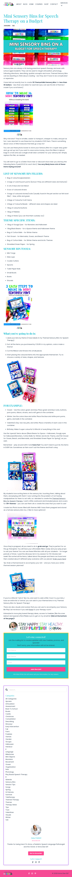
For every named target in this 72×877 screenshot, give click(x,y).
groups (8, 742)
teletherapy (10, 797)
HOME (31, 4)
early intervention (12, 726)
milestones (10, 754)
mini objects (10, 757)
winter (8, 817)
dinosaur (9, 724)
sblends (9, 779)
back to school (12, 709)
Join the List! (36, 669)
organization (11, 767)
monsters (9, 759)
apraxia (9, 701)
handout (9, 747)
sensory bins (7, 25)
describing (10, 721)
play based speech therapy (16, 774)
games (8, 737)
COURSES (38, 4)
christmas (10, 716)
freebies (9, 734)
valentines (10, 812)
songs (8, 787)
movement (10, 762)
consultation (11, 719)
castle (8, 714)
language (9, 752)
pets (7, 769)
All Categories (11, 699)
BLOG (25, 4)
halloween (10, 744)
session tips (10, 784)
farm (8, 731)
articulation (10, 704)
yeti (7, 820)
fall (7, 729)
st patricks (10, 792)
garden (9, 739)
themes (9, 802)
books (8, 711)
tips (7, 807)
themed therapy (12, 800)
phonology (10, 772)
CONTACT (54, 4)
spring (8, 790)
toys (13, 25)
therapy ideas (11, 805)
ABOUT (19, 4)
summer (9, 795)
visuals (8, 815)
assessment (10, 706)
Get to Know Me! (36, 853)
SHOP (46, 4)
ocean (8, 764)
